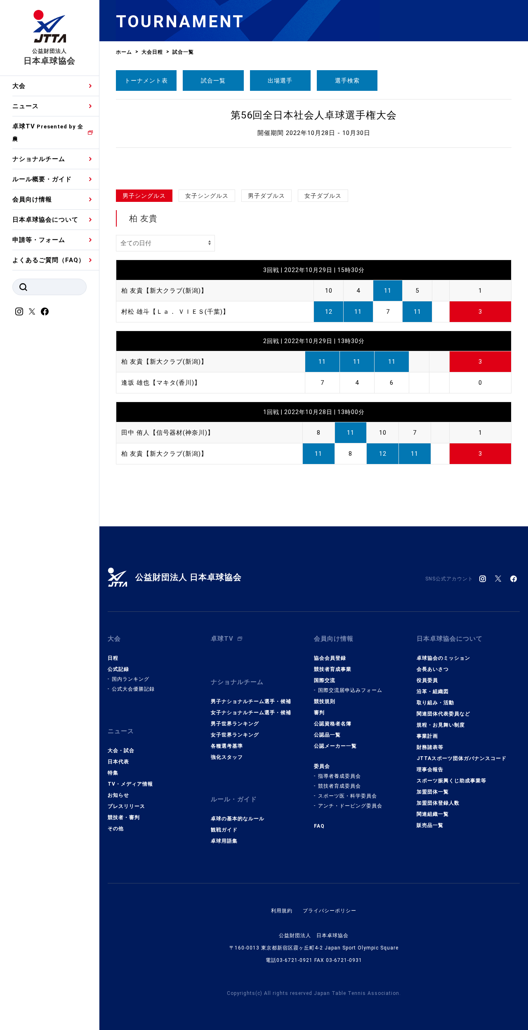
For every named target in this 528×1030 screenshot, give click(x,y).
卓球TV (47, 132)
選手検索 (347, 80)
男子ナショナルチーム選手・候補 (251, 701)
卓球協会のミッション (443, 658)
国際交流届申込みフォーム (350, 690)
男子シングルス (144, 195)
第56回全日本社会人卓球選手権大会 (314, 115)
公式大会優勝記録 (133, 689)
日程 (113, 658)
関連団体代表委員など (443, 714)
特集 (113, 773)
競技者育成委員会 (339, 786)
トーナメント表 (146, 80)
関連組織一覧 (433, 814)
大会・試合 (121, 750)
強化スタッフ (227, 757)
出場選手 (280, 80)
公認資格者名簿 (332, 724)
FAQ (319, 826)
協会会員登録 (330, 658)
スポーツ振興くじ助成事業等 (451, 781)
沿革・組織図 (433, 691)
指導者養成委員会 (339, 776)
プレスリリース (126, 806)
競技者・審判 (124, 817)
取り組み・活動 (435, 703)
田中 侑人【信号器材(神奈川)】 (167, 432)
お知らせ (118, 795)
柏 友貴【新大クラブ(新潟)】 (164, 290)
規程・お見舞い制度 (441, 725)
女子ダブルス (323, 195)
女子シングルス (207, 195)
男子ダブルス (266, 195)
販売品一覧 (430, 825)
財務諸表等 (430, 747)
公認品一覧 (327, 735)
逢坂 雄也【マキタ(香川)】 (161, 382)
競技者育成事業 (332, 669)
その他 (116, 828)
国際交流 (324, 680)
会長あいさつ (433, 669)
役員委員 (427, 680)
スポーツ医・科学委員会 (347, 796)
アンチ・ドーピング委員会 (350, 806)
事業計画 (427, 736)
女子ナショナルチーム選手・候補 (251, 712)
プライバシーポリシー (329, 911)
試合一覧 (213, 80)
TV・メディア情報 (130, 784)
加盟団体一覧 (433, 792)
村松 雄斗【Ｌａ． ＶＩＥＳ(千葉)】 (175, 311)
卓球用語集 (224, 841)
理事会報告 (430, 769)
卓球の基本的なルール (237, 819)
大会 (19, 86)
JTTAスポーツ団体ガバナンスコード (462, 758)
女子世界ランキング (235, 735)
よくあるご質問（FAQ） (48, 260)
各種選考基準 (227, 746)
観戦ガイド (224, 830)
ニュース (25, 106)
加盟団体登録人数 (438, 803)
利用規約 (281, 911)
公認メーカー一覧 (335, 746)
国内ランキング (130, 679)
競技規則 (324, 701)
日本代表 (118, 762)
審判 (319, 712)
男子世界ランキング (235, 724)
